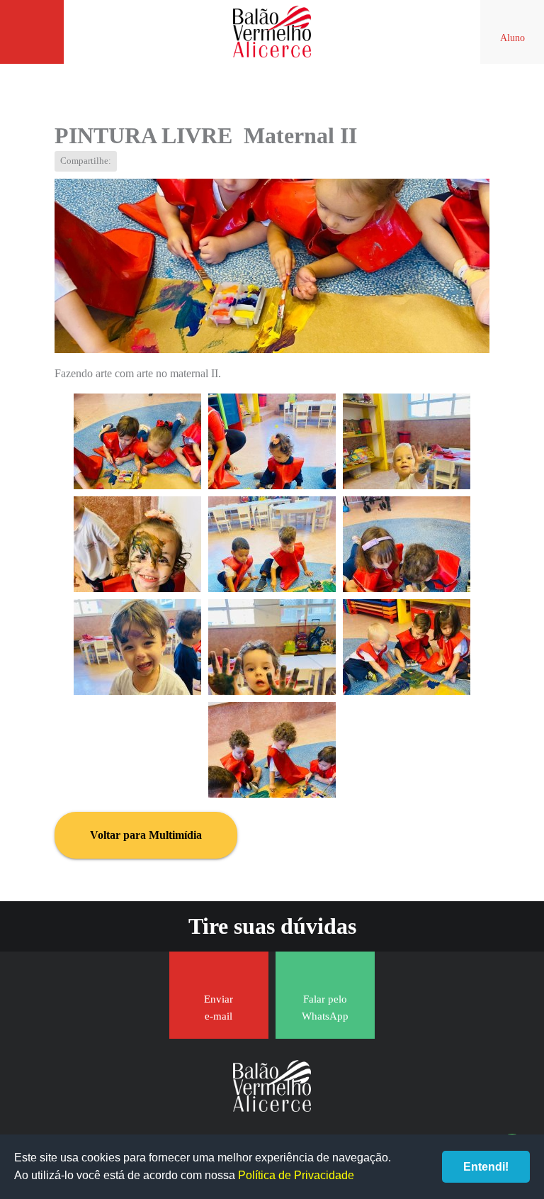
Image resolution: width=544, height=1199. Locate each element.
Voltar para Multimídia (146, 835)
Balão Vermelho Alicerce (272, 32)
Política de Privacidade (296, 1175)
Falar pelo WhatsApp (325, 1007)
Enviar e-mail (218, 1007)
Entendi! (486, 1167)
